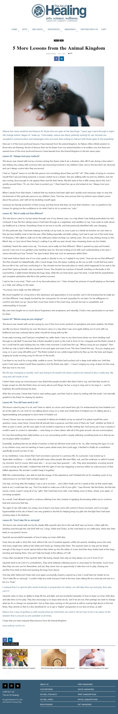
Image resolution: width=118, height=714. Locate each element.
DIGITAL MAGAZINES (86, 689)
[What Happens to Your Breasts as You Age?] (97, 657)
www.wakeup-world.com (14, 625)
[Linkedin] (61, 58)
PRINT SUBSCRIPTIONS (87, 694)
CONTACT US (8, 692)
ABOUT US (44, 684)
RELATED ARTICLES (10, 644)
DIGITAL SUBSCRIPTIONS (87, 699)
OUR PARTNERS (46, 689)
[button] (113, 34)
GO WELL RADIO (46, 699)
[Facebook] (56, 58)
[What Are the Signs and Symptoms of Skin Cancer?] (59, 657)
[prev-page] (4, 672)
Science (56, 40)
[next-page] (7, 672)
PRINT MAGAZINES (85, 684)
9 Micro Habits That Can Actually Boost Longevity (19, 668)
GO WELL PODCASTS (48, 694)
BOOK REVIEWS (46, 704)
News (61, 40)
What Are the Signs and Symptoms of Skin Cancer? (58, 668)
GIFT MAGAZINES (84, 704)
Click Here (6, 702)
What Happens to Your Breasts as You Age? (94, 668)
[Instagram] (11, 685)
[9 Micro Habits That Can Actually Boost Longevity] (21, 657)
